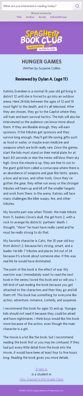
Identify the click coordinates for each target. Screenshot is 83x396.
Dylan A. (42, 369)
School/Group (58, 17)
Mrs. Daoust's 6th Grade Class (41, 379)
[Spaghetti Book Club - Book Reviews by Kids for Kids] (41, 40)
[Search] (77, 6)
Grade (42, 17)
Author (30, 17)
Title (19, 17)
